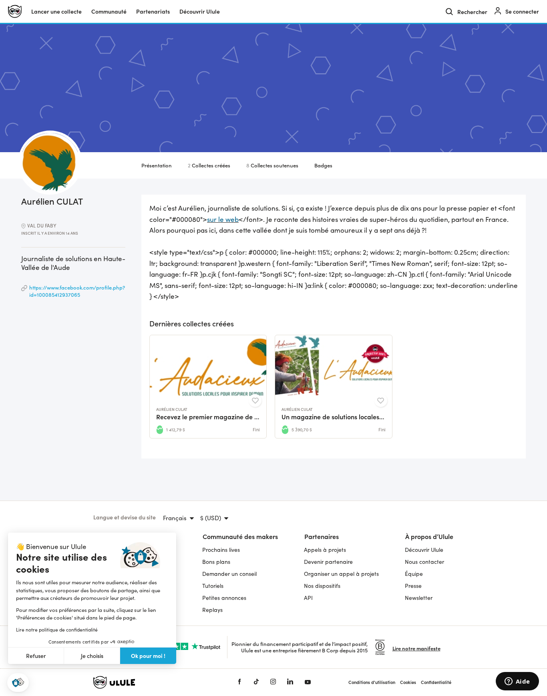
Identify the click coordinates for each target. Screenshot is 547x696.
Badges (323, 165)
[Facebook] (239, 682)
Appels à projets (325, 549)
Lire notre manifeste (416, 648)
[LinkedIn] (290, 682)
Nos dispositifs (322, 585)
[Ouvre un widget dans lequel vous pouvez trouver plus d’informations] (517, 682)
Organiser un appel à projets (341, 573)
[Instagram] (273, 682)
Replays (212, 610)
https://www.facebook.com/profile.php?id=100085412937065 (77, 291)
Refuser (36, 656)
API (308, 597)
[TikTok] (256, 682)
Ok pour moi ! (148, 656)
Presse (413, 585)
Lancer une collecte (56, 11)
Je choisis (92, 656)
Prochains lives (221, 549)
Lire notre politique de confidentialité (57, 629)
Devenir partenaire (328, 561)
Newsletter (418, 597)
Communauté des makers (240, 536)
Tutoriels (212, 585)
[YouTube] (308, 682)
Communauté (109, 11)
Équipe (414, 573)
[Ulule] (153, 682)
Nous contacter (424, 561)
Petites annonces (224, 597)
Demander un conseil (229, 573)
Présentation (156, 165)
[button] (18, 682)
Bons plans (216, 561)
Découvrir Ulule (424, 549)
